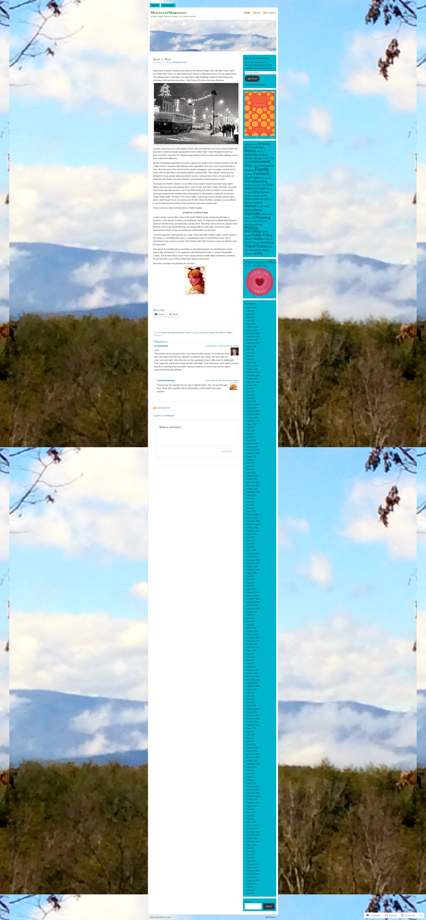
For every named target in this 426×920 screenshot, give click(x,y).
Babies (266, 144)
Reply (236, 346)
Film (247, 178)
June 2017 (250, 657)
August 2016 (251, 689)
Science (268, 239)
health (262, 188)
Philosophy (262, 221)
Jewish (264, 196)
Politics (251, 227)
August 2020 (251, 534)
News (247, 218)
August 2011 (251, 884)
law (261, 199)
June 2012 (250, 851)
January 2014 (252, 790)
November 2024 (252, 375)
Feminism (261, 174)
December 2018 (252, 599)
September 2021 (253, 492)
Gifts (216, 333)
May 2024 (250, 395)
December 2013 (252, 793)
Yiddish (229, 333)
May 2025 (250, 356)
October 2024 (252, 379)
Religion (259, 238)
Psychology (253, 231)
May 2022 (250, 466)
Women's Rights (261, 250)
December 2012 (252, 832)
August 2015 (251, 728)
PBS (255, 221)
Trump (261, 246)
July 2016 (250, 693)
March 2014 (251, 783)
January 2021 (252, 518)
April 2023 (250, 437)
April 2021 (250, 508)
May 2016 (250, 699)
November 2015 (252, 719)
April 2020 (250, 547)
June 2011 (250, 890)
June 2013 (250, 812)
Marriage (249, 202)
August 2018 (251, 612)
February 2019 (252, 592)
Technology (267, 242)
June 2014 (250, 774)
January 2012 (252, 867)
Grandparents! (250, 185)
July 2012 (250, 848)
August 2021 (251, 495)
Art (260, 144)
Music (258, 210)
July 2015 (250, 732)
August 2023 (251, 424)
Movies (249, 210)
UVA (247, 250)
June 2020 (250, 541)
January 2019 (252, 596)
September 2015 (253, 725)
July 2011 (250, 887)
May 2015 (250, 738)
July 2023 (250, 427)
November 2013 (252, 796)
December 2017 (252, 638)
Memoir (222, 333)
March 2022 (251, 473)
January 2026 (252, 330)
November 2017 (252, 641)
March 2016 (251, 706)
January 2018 (252, 634)
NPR (253, 218)
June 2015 (250, 735)
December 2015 (252, 715)
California (259, 151)
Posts (258, 13)
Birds (252, 147)
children (263, 154)
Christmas (203, 333)
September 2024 (253, 382)
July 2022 (250, 460)
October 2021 (252, 489)
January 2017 (252, 673)
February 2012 (252, 864)
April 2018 (250, 625)
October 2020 (252, 528)
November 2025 (252, 337)
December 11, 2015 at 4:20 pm (219, 380)
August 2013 (251, 806)
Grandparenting (256, 181)
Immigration (256, 196)
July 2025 (250, 350)
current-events (258, 162)
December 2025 (252, 333)
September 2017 (253, 647)
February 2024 (252, 405)
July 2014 (250, 770)
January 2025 (252, 369)
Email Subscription (257, 58)
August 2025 (251, 346)
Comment (226, 451)
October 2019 (252, 566)
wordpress (249, 254)
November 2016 (252, 680)
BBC (247, 147)
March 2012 (251, 861)
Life (266, 199)
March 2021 (251, 511)
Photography (250, 225)
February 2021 (252, 515)
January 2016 (252, 712)
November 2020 (252, 524)
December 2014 (252, 754)
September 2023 (253, 421)
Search (247, 902)
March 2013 (251, 822)
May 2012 (250, 854)
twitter (270, 247)
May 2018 (250, 621)
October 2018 (252, 605)
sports (257, 243)
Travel (250, 246)
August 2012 (251, 845)
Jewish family (252, 199)
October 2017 (252, 644)
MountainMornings (168, 12)
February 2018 (252, 631)
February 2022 (252, 476)
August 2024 (251, 385)
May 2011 (250, 893)
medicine (258, 202)
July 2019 (250, 576)
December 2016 (252, 676)
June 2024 (250, 392)
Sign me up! (252, 79)
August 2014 (251, 767)
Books (250, 151)
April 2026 (250, 320)
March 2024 (251, 401)
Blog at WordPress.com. (160, 917)
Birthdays (260, 147)
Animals (254, 144)
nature (264, 214)
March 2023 (251, 440)
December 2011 (252, 871)
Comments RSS (163, 408)
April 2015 (250, 741)
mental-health (263, 206)
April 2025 (250, 359)
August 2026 (251, 307)
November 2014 (252, 757)
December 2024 (252, 372)
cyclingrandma (161, 346)
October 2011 (251, 877)
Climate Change (253, 158)
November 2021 (252, 485)
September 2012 (253, 841)
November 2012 (252, 835)
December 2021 (252, 482)
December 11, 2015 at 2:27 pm (220, 346)
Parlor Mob (249, 221)
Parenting (263, 217)
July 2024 (250, 388)
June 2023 (250, 431)
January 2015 (252, 751)
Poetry (260, 225)
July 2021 (250, 498)
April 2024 (250, 398)
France (262, 178)
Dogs (248, 165)
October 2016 (252, 683)
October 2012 (252, 838)
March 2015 (251, 744)
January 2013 (252, 828)
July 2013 (250, 809)
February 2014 (252, 786)
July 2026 (250, 311)
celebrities (251, 154)
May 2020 (250, 544)
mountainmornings (179, 62)
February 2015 (252, 748)
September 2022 (253, 453)
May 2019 (250, 583)
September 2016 (253, 686)
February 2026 (252, 327)
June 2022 (250, 463)
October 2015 (252, 722)
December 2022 (252, 450)
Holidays (265, 192)
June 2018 (250, 618)
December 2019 (252, 560)
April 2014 (250, 780)
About (155, 5)
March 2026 (251, 324)
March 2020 (251, 550)
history (256, 192)
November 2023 (252, 414)
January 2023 (252, 447)
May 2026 (250, 317)
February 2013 (252, 825)
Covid (264, 158)
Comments (270, 13)
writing (258, 253)
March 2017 (251, 667)
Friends (268, 178)
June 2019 (250, 579)
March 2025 (251, 363)
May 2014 (250, 777)
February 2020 (252, 553)
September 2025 (253, 343)
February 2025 (252, 366)
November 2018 (252, 602)
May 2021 (250, 505)
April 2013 (250, 819)
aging (247, 144)
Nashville (252, 213)
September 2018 (253, 609)
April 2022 (250, 469)
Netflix (269, 214)
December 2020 (252, 521)
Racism (249, 239)
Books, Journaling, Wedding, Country (176, 333)
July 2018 (250, 615)
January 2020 (252, 557)
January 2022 (252, 479)
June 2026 (250, 314)
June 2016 (250, 696)
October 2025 (252, 340)
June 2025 (250, 353)
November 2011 (252, 874)
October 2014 (252, 761)
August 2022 (251, 456)
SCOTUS (249, 242)
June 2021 (250, 502)
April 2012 (250, 858)
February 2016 (252, 709)
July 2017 (250, 654)
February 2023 (252, 443)
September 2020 (253, 531)
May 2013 (250, 816)
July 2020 (250, 537)
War (251, 250)
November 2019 (252, 563)
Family (210, 333)
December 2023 (252, 411)
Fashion (249, 174)
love (270, 199)
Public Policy (262, 235)
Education (257, 166)
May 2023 (250, 434)
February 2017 (252, 670)
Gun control (261, 185)
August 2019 (251, 573)
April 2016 (250, 702)
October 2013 (252, 799)
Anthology (168, 5)
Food (254, 178)
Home (248, 195)
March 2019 (251, 589)
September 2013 (253, 803)
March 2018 (251, 628)
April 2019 (250, 586)
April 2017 (250, 663)
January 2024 (252, 408)
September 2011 (253, 880)
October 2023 (252, 418)
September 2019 (253, 570)
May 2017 (250, 660)
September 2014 (253, 764)
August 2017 (251, 650)
